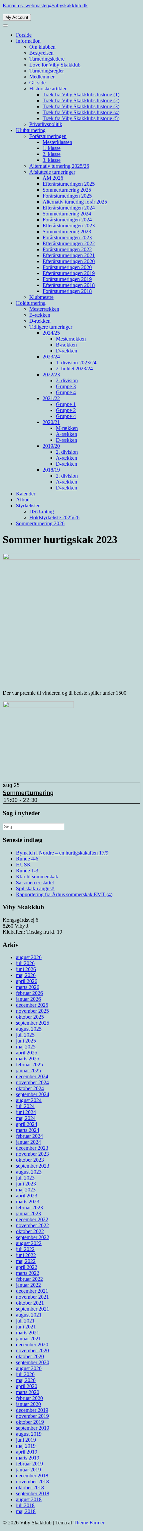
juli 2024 (25, 1106)
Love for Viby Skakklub (54, 65)
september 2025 (32, 1023)
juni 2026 (26, 969)
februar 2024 (29, 1136)
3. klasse (52, 160)
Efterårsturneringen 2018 (69, 285)
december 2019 (32, 1410)
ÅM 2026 (53, 178)
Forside (24, 35)
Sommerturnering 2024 (67, 213)
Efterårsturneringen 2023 (69, 225)
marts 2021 (27, 1332)
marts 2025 (27, 1058)
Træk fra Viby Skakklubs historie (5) (81, 118)
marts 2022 (27, 1273)
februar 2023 (29, 1207)
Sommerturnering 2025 (67, 190)
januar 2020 (28, 1404)
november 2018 (32, 1481)
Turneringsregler (46, 70)
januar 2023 (28, 1213)
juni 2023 (26, 1183)
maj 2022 (26, 1261)
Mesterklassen (57, 142)
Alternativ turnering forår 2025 (75, 202)
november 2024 (32, 1082)
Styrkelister (28, 505)
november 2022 (32, 1225)
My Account (16, 17)
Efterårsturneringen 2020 (69, 261)
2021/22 (51, 398)
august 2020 (29, 1368)
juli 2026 (25, 963)
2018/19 (51, 470)
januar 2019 (28, 1469)
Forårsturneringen (48, 136)
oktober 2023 (30, 1160)
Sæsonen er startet (35, 882)
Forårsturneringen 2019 (67, 279)
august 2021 (29, 1315)
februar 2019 (29, 1463)
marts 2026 (27, 987)
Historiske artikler (48, 88)
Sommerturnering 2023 (67, 231)
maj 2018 (26, 1511)
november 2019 (32, 1416)
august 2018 (29, 1499)
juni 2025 (26, 1041)
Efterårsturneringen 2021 (69, 255)
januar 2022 (28, 1285)
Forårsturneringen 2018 (67, 291)
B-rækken (39, 315)
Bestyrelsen (41, 53)
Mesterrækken (44, 309)
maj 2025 (26, 1046)
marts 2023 (27, 1201)
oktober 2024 (30, 1088)
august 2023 (29, 1172)
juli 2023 (25, 1178)
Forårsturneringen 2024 (67, 219)
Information (28, 41)
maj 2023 (26, 1189)
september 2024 (32, 1094)
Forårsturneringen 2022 (67, 249)
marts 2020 (27, 1392)
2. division (67, 380)
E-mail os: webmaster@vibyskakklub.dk (45, 5)
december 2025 (32, 1005)
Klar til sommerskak (37, 876)
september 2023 (32, 1166)
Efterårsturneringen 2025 (69, 184)
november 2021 (32, 1297)
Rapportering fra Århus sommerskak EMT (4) (64, 894)
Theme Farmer (88, 1522)
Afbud (23, 499)
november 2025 (32, 1011)
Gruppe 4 (66, 392)
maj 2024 (26, 1118)
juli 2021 (25, 1320)
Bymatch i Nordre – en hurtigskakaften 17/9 (62, 853)
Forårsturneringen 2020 (67, 267)
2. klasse (52, 154)
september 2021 (32, 1309)
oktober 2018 (30, 1487)
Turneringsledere (47, 59)
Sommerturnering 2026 (40, 523)
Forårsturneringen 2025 (67, 196)
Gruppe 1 (66, 404)
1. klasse (52, 148)
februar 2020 (29, 1398)
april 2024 (26, 1124)
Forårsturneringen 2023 (67, 237)
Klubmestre (41, 297)
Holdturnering (31, 303)
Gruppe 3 (66, 386)
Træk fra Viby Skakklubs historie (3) (81, 106)
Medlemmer (42, 76)
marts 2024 (27, 1130)
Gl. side (37, 82)
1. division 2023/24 (76, 362)
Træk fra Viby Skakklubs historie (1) (81, 94)
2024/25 (51, 333)
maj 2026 (26, 975)
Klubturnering (31, 130)
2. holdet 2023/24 (74, 368)
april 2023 (26, 1195)
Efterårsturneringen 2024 (69, 207)
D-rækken (40, 321)
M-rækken (67, 428)
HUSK (23, 864)
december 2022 (32, 1219)
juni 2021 (26, 1326)
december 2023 (32, 1148)
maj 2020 (26, 1380)
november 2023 (32, 1154)
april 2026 (26, 981)
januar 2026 (28, 999)
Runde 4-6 (27, 858)
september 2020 (32, 1362)
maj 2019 (26, 1446)
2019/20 (51, 446)
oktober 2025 (30, 1017)
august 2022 (29, 1243)
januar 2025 (28, 1070)
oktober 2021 (30, 1303)
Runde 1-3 (27, 870)
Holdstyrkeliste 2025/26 (54, 517)
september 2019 (32, 1428)
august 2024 (29, 1100)
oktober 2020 (30, 1356)
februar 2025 (29, 1064)
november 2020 (32, 1350)
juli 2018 (25, 1505)
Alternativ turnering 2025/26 (59, 166)
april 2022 (26, 1267)
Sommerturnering (28, 793)
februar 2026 (29, 993)
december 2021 (32, 1291)
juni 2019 (26, 1440)
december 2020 (32, 1344)
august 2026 (29, 957)
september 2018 (32, 1493)
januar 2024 (28, 1142)
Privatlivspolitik (45, 124)
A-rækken (66, 434)
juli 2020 (25, 1374)
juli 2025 (25, 1035)
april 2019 (26, 1452)
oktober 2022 (30, 1231)
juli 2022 (25, 1249)
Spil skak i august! (35, 888)
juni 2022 (26, 1255)
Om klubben (42, 47)
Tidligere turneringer (50, 327)
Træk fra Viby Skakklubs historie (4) (81, 112)
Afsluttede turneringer (52, 172)
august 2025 (29, 1029)
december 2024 (32, 1076)
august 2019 (29, 1434)
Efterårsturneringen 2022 (69, 243)
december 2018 (32, 1475)
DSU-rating (41, 511)
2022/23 (51, 374)
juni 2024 (26, 1112)
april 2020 (26, 1386)
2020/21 (51, 422)
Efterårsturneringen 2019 (69, 273)
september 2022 (32, 1237)
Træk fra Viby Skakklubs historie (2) (81, 100)
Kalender (25, 493)
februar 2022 (29, 1279)
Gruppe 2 (66, 410)
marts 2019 (27, 1458)
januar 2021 (28, 1338)
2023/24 (51, 356)
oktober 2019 (30, 1422)
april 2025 (26, 1052)
